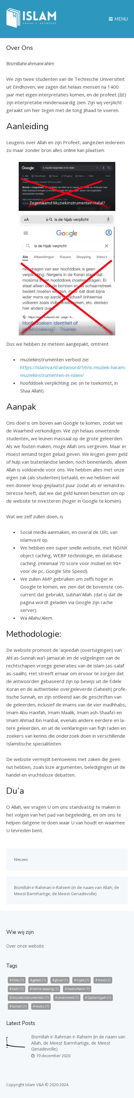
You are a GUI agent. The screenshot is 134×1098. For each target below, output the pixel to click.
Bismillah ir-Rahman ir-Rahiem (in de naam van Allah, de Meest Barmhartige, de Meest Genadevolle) (78, 1043)
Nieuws (21, 859)
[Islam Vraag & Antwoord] (31, 26)
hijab (83, 980)
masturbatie (78, 989)
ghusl (61, 980)
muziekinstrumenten (30, 997)
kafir (17, 989)
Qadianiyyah (99, 997)
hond (104, 980)
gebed (39, 980)
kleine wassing (45, 989)
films (18, 980)
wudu (42, 1006)
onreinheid (68, 997)
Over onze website (25, 946)
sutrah (19, 1006)
